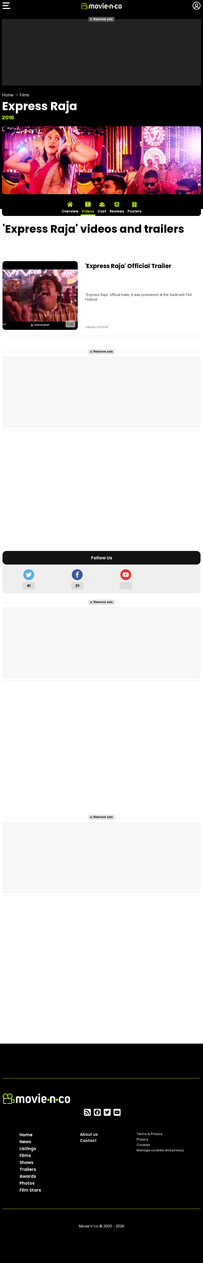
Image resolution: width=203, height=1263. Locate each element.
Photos (27, 1183)
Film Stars (30, 1190)
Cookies (143, 1144)
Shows (26, 1162)
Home (7, 94)
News (25, 1142)
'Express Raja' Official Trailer (128, 266)
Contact (88, 1140)
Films (24, 94)
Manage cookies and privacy (160, 1150)
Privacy (142, 1139)
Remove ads (103, 19)
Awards (28, 1176)
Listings (28, 1149)
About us (89, 1134)
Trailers (28, 1169)
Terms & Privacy (149, 1134)
